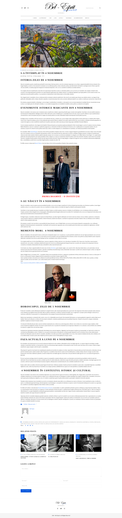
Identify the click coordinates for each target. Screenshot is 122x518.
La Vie (23, 454)
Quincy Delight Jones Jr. (38, 423)
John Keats (97, 422)
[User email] (21, 417)
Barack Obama (38, 143)
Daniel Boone (38, 422)
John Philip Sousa (26, 423)
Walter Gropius (59, 423)
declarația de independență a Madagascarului (56, 422)
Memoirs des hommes (28, 70)
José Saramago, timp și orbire (86, 458)
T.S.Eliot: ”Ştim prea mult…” (30, 404)
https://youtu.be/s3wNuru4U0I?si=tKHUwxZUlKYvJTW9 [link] (34, 262)
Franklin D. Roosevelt (76, 422)
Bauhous (31, 422)
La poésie (52, 454)
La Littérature (81, 454)
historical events (88, 422)
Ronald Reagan (50, 423)
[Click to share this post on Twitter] (27, 425)
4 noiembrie (25, 422)
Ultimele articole (39, 70)
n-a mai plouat (53, 456)
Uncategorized (40, 454)
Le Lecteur (89, 454)
